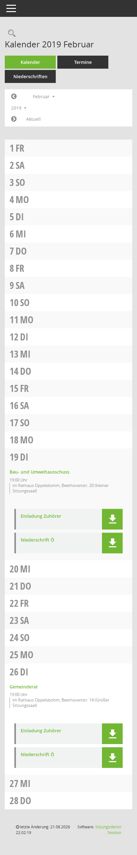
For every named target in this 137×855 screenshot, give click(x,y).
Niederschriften (30, 76)
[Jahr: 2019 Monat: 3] (13, 119)
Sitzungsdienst (108, 829)
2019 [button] (17, 108)
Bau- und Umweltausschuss (39, 472)
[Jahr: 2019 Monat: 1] (13, 96)
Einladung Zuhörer (41, 516)
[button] (112, 519)
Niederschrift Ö (37, 540)
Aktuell (33, 119)
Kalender (30, 62)
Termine (83, 62)
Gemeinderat (24, 687)
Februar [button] (42, 96)
